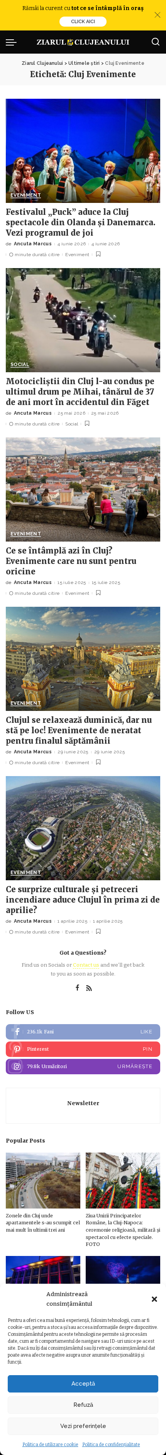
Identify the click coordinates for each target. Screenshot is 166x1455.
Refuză (83, 1404)
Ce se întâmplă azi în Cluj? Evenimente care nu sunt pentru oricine (71, 561)
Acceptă (83, 1383)
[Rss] (89, 988)
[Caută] (155, 42)
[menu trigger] (13, 42)
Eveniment (25, 195)
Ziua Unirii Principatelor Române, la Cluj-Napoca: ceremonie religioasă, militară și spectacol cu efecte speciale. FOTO (123, 1230)
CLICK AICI (83, 21)
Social (19, 364)
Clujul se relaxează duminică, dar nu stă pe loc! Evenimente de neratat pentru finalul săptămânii (79, 730)
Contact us (86, 965)
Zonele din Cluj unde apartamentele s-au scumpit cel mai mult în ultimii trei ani (43, 1223)
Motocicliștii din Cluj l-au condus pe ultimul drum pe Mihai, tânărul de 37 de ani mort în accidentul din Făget (80, 391)
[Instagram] (83, 1066)
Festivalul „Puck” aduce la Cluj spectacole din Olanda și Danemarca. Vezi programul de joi (81, 222)
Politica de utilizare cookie (50, 1444)
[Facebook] (77, 988)
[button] (154, 1299)
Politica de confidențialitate (111, 1444)
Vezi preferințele (83, 1426)
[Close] (157, 15)
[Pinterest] (83, 1049)
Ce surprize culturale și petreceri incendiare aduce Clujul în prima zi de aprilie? (83, 899)
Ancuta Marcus (33, 243)
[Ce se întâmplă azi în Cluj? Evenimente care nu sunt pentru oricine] (83, 489)
